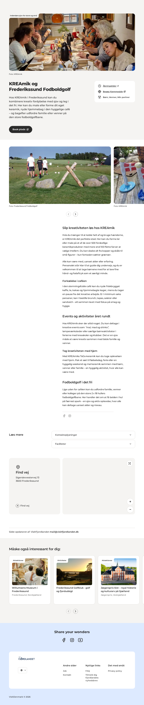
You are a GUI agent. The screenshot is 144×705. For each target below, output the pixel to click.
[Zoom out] (130, 509)
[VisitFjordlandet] (26, 658)
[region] (98, 486)
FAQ (88, 671)
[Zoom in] (130, 501)
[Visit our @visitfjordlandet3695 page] (80, 640)
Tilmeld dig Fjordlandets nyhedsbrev (92, 678)
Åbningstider (109, 86)
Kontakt (67, 675)
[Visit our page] (72, 640)
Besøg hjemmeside (113, 91)
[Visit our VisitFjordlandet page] (63, 640)
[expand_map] (130, 463)
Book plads (19, 129)
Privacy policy (115, 671)
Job (65, 671)
